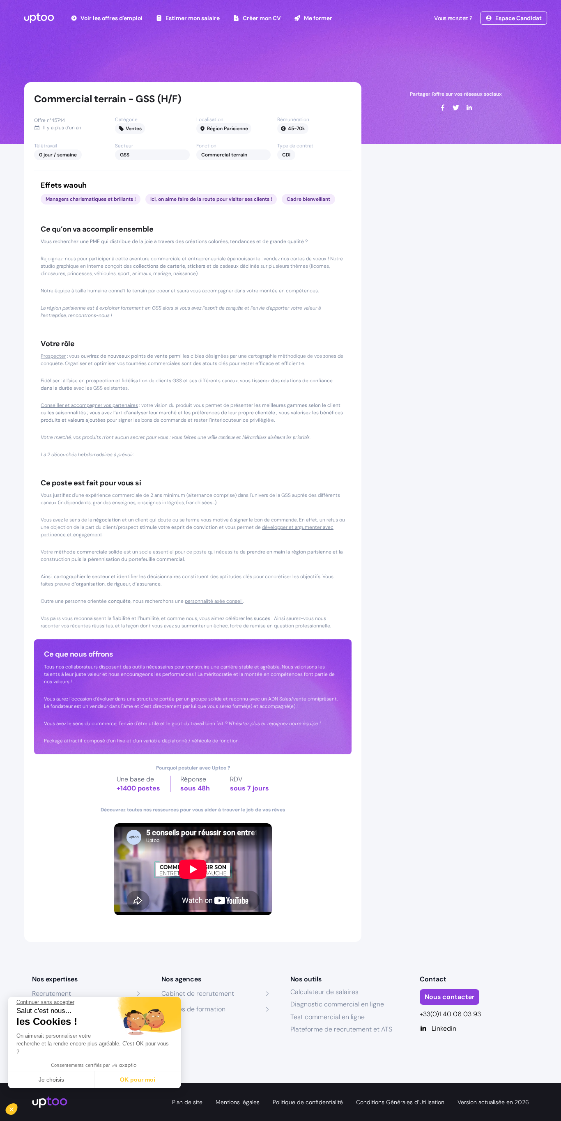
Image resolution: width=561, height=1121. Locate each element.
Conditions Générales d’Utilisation (400, 1102)
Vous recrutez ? (453, 18)
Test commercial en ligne (327, 1017)
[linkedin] (469, 107)
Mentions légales (238, 1102)
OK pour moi (137, 1079)
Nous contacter (449, 996)
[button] (17, 1107)
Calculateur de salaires (324, 992)
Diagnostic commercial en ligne (337, 1004)
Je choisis (51, 1079)
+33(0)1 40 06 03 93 (450, 1014)
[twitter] (455, 107)
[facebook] (442, 107)
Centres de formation (193, 1009)
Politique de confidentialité (308, 1102)
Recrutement (51, 993)
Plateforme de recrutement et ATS (341, 1029)
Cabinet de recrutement (197, 993)
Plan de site (187, 1102)
